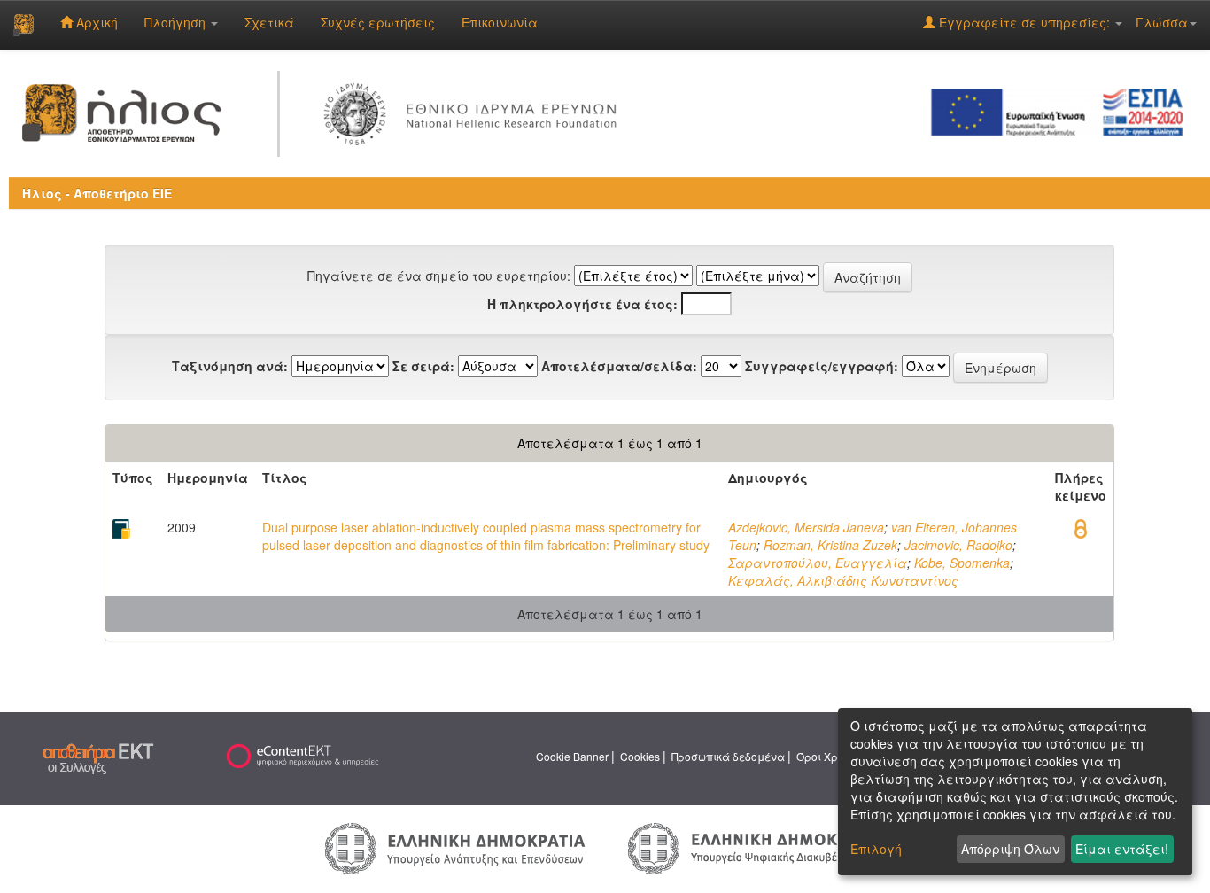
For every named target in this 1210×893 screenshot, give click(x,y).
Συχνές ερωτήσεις (378, 22)
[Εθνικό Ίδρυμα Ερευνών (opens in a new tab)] (474, 111)
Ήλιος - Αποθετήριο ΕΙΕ (97, 193)
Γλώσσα (1162, 22)
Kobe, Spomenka (962, 562)
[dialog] (1015, 791)
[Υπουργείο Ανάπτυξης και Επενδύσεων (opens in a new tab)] (455, 847)
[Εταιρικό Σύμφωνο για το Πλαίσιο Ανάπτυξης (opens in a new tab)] (1063, 111)
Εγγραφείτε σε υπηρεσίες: (1024, 22)
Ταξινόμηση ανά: (230, 366)
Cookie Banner (572, 756)
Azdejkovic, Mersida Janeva (806, 527)
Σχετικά (269, 22)
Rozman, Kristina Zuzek (830, 545)
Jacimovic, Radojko (958, 545)
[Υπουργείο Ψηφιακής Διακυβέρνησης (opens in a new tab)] (755, 847)
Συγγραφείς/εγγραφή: (821, 366)
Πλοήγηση (176, 22)
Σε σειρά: (423, 366)
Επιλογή (876, 849)
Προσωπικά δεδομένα (728, 756)
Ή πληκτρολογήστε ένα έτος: (582, 304)
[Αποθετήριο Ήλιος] (23, 25)
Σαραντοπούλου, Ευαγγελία (817, 562)
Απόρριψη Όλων (1010, 849)
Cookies (640, 756)
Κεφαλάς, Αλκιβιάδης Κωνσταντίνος (843, 580)
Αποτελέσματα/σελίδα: (619, 366)
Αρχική (95, 22)
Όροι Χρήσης (830, 756)
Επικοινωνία (500, 22)
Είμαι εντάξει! (1121, 849)
